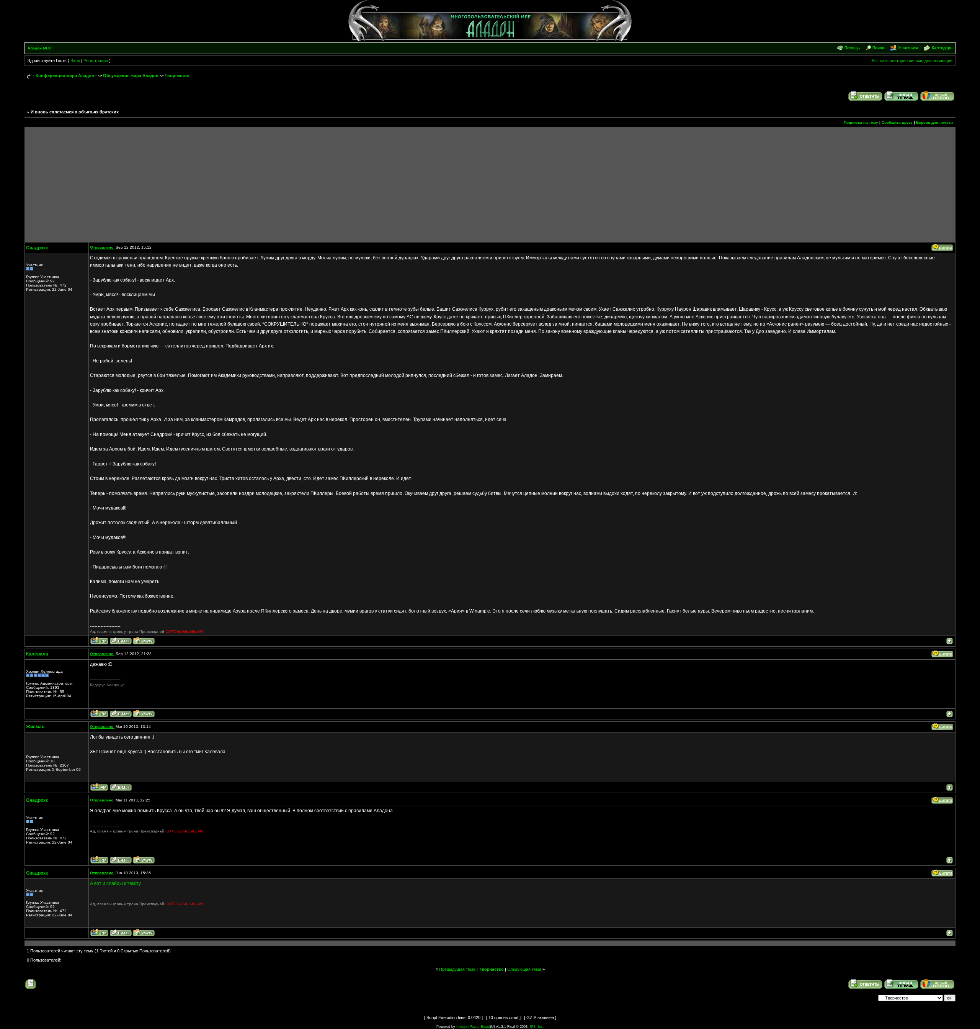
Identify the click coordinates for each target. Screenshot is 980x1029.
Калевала (37, 654)
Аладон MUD (39, 48)
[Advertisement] (490, 184)
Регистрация (95, 60)
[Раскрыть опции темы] (30, 983)
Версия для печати (934, 122)
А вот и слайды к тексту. (116, 883)
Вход (75, 60)
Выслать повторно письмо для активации (912, 60)
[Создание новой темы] (902, 95)
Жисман (35, 726)
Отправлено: (102, 247)
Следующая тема (524, 969)
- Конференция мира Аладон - (65, 75)
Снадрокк (37, 248)
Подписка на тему (861, 122)
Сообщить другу (897, 122)
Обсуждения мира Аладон (130, 75)
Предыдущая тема (457, 969)
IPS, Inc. (537, 1027)
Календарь (942, 48)
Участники (908, 48)
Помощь (852, 48)
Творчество (177, 75)
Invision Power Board (473, 1027)
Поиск (878, 48)
